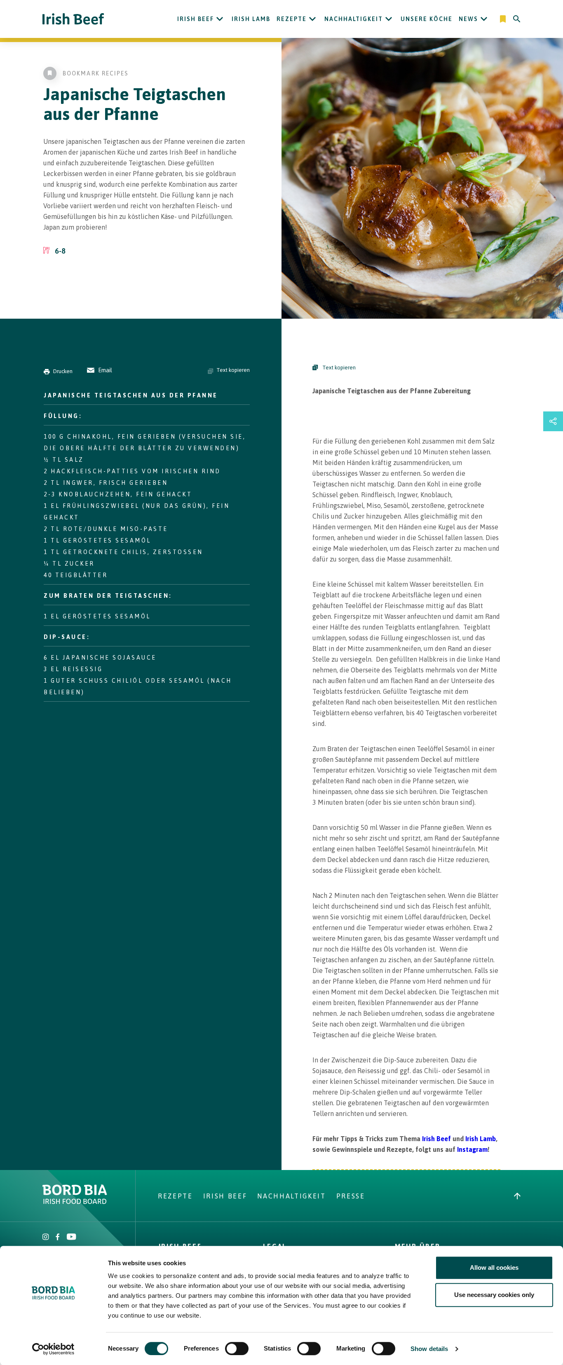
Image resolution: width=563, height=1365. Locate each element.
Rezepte (292, 19)
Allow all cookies (494, 1267)
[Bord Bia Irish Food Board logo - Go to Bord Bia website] (74, 1201)
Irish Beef (195, 19)
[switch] (237, 1348)
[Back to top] (517, 1196)
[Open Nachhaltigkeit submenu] (388, 19)
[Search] (517, 19)
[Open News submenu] (484, 19)
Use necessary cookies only (494, 1294)
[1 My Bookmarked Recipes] (503, 19)
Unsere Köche (427, 19)
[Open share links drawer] (553, 421)
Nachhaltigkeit (353, 19)
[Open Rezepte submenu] (312, 19)
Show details (429, 1348)
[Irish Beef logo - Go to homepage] (73, 19)
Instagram (472, 1149)
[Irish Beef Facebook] (58, 1237)
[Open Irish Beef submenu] (219, 19)
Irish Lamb (251, 19)
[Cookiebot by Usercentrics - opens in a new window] (53, 1349)
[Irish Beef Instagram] (45, 1237)
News (468, 19)
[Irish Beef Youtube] (71, 1237)
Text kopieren (233, 370)
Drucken (63, 371)
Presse (350, 1196)
